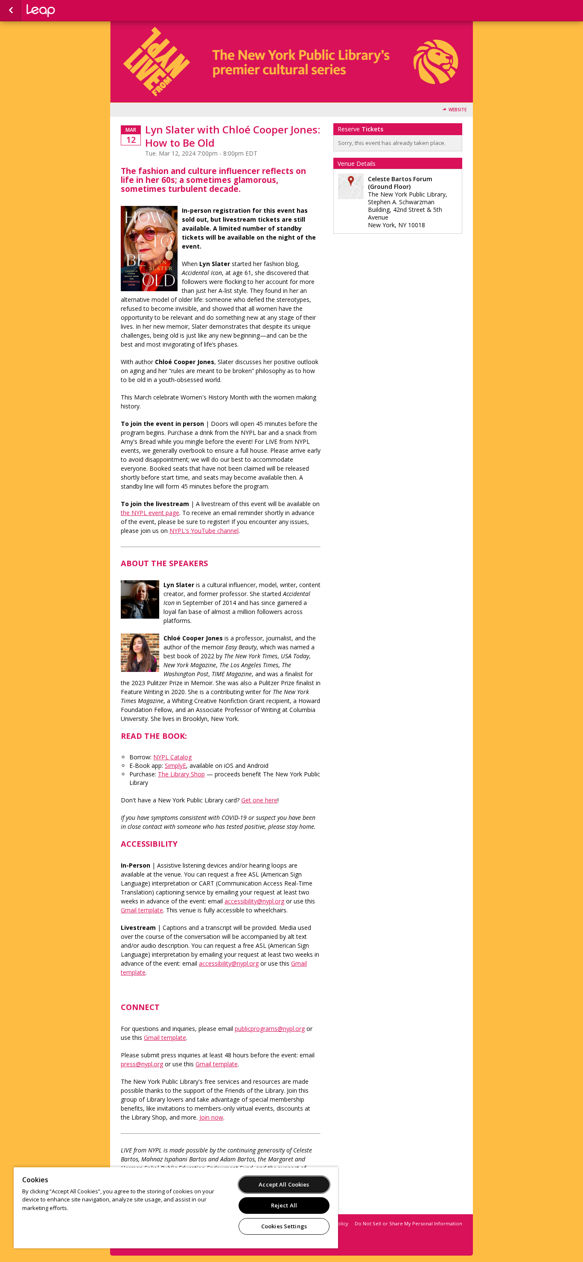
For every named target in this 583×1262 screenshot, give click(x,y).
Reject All (284, 1205)
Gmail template (165, 1037)
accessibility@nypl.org (254, 901)
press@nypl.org (142, 1064)
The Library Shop (181, 774)
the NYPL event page (150, 513)
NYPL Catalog (172, 757)
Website (457, 110)
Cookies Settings (284, 1226)
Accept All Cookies (284, 1184)
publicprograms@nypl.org (270, 1029)
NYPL (69, 10)
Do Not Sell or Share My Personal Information (408, 1223)
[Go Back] (11, 10)
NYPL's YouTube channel (204, 531)
